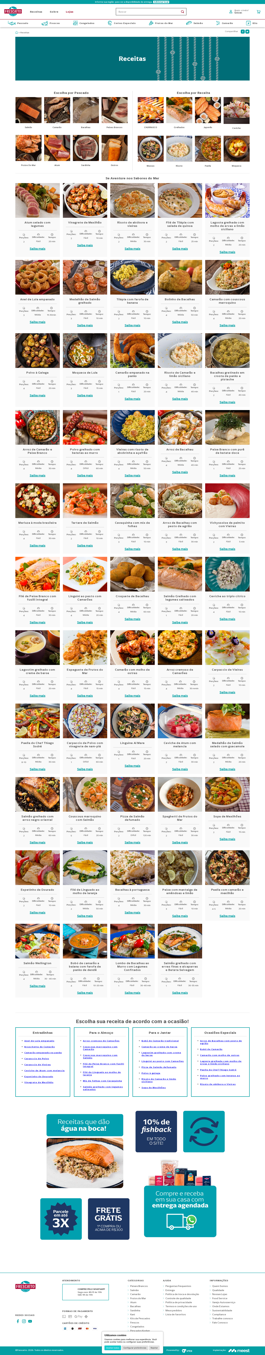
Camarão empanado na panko (43, 1052)
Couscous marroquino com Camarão (100, 1048)
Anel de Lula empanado (39, 1040)
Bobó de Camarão (211, 1049)
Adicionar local (161, 2)
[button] (132, 2)
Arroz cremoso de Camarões (101, 1040)
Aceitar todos (112, 1348)
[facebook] (243, 31)
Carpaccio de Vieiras (37, 1064)
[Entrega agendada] (180, 1240)
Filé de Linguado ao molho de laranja (102, 1074)
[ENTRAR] (240, 11)
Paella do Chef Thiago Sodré (218, 1069)
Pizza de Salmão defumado (159, 1067)
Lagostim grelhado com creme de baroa (161, 1054)
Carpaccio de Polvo (36, 1058)
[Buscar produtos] (182, 11)
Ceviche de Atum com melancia (44, 1070)
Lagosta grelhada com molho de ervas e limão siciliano (221, 1062)
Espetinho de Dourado (38, 1076)
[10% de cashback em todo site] (156, 1153)
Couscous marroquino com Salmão (100, 1056)
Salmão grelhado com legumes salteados (103, 1088)
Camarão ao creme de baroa (159, 1046)
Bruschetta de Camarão (39, 1046)
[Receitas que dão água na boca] (85, 1192)
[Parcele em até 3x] (61, 1240)
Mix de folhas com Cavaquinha (102, 1080)
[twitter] (247, 31)
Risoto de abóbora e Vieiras (218, 1084)
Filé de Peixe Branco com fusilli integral (103, 1065)
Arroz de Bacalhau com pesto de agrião (221, 1042)
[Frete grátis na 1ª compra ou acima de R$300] (108, 1240)
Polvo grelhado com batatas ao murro (220, 1077)
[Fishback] (204, 1153)
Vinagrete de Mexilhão (39, 1082)
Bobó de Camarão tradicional (160, 1040)
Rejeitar (154, 1348)
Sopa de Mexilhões (154, 1087)
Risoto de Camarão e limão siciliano (159, 1080)
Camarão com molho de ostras (219, 1055)
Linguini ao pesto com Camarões (163, 1061)
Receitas (24, 32)
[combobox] (151, 11)
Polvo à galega (151, 1073)
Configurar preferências (134, 1348)
